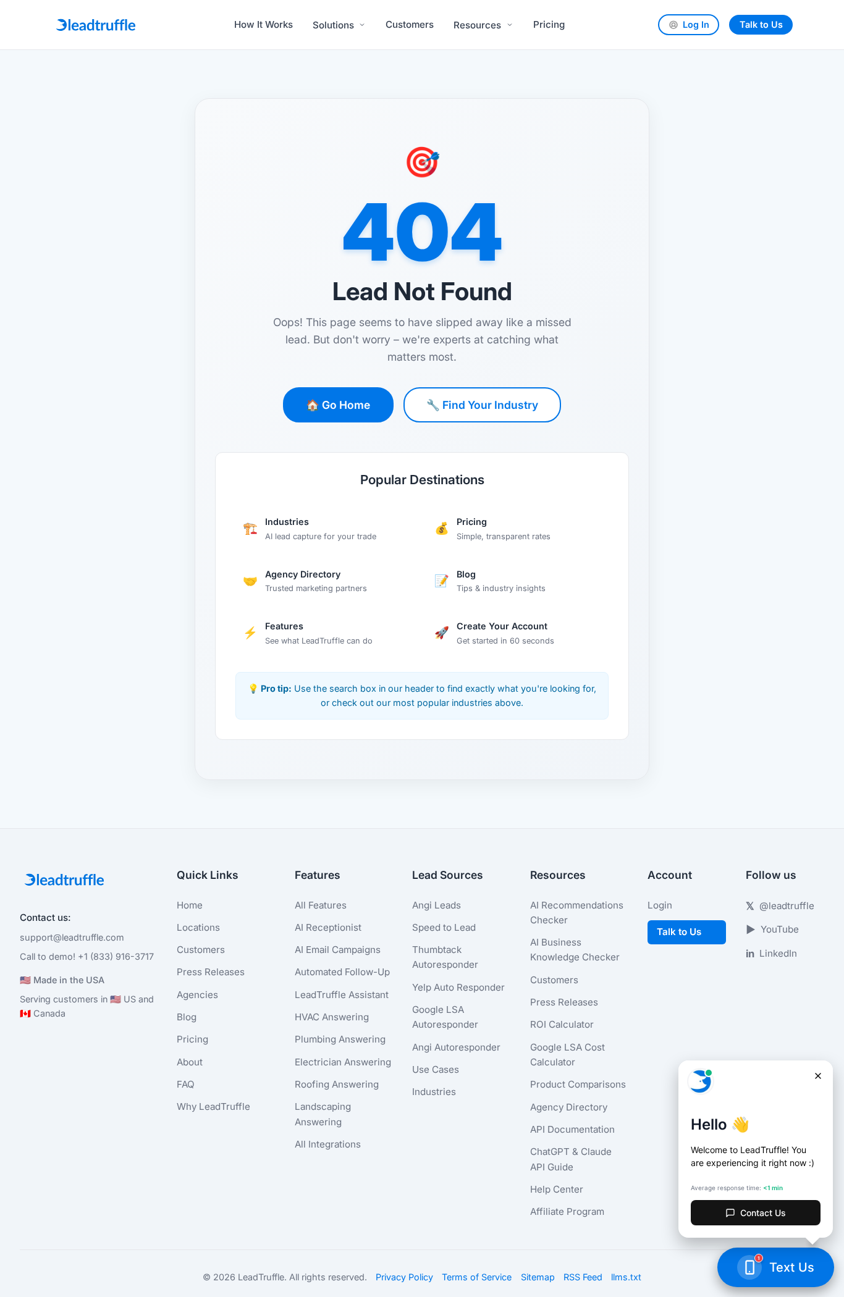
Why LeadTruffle (213, 1106)
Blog (186, 1017)
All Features (321, 905)
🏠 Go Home (338, 404)
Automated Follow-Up (342, 972)
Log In (696, 24)
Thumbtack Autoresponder (445, 957)
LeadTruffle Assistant (342, 995)
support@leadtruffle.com (72, 937)
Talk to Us (761, 24)
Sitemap (538, 1277)
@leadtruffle (780, 906)
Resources (477, 25)
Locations (198, 927)
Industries (434, 1092)
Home (190, 905)
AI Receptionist (328, 927)
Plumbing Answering (340, 1039)
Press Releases (211, 972)
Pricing (549, 24)
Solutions (333, 25)
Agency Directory (568, 1107)
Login (660, 905)
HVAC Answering (332, 1017)
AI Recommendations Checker (576, 912)
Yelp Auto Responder (458, 987)
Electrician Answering (343, 1062)
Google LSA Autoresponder (445, 1017)
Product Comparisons (578, 1084)
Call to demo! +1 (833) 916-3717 (87, 956)
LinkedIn (771, 953)
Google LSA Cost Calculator (567, 1054)
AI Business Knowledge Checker (575, 949)
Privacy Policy (404, 1277)
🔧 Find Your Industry (482, 404)
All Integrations (328, 1144)
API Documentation (572, 1129)
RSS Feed (582, 1277)
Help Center (556, 1189)
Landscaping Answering (323, 1114)
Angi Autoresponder (456, 1047)
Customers (410, 24)
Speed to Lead (444, 927)
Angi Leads (436, 905)
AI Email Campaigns (338, 949)
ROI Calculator (562, 1024)
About (190, 1062)
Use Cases (435, 1069)
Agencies (197, 995)
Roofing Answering (337, 1084)
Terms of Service (477, 1277)
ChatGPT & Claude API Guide (571, 1159)
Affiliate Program (567, 1211)
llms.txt (626, 1277)
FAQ (186, 1084)
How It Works (263, 24)
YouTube (772, 929)
